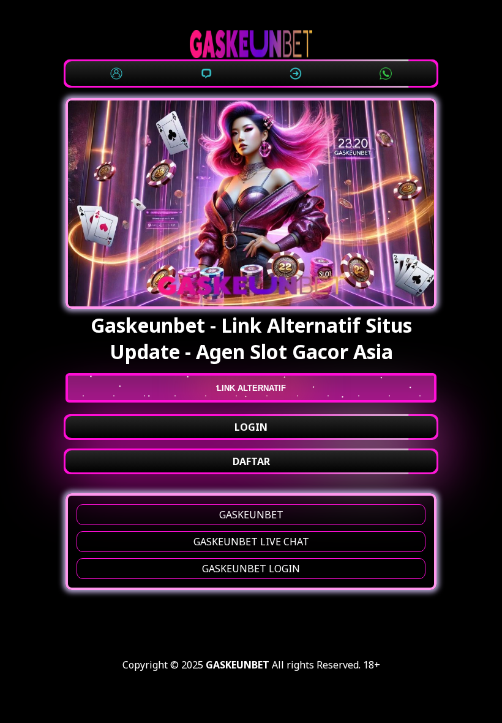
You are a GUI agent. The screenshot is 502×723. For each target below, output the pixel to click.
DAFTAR (251, 461)
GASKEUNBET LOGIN (251, 568)
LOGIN (251, 427)
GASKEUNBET (251, 514)
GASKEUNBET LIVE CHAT (251, 541)
